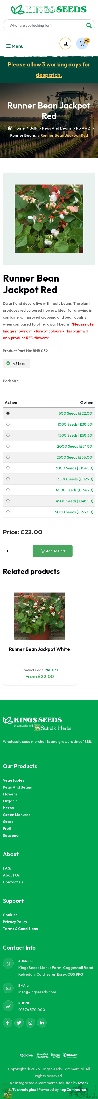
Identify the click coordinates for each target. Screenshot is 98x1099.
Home (19, 128)
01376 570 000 (31, 1009)
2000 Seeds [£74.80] (75, 446)
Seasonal (11, 835)
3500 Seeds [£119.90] (75, 479)
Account (70, 43)
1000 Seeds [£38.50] (75, 424)
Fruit (7, 828)
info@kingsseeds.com (37, 992)
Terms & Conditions (20, 928)
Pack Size (11, 380)
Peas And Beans (56, 128)
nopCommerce (72, 1089)
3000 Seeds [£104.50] (74, 468)
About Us (11, 875)
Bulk (33, 128)
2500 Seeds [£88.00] (75, 457)
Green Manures (16, 814)
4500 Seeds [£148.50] (74, 501)
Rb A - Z (83, 128)
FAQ (7, 868)
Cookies (10, 914)
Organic (10, 801)
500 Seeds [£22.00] (76, 413)
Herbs (8, 807)
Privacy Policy (15, 921)
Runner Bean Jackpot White (39, 649)
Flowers (10, 794)
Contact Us (13, 882)
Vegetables (13, 780)
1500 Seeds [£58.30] (75, 435)
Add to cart (55, 551)
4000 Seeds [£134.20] (74, 490)
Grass (8, 821)
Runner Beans (23, 135)
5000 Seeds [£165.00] (74, 512)
